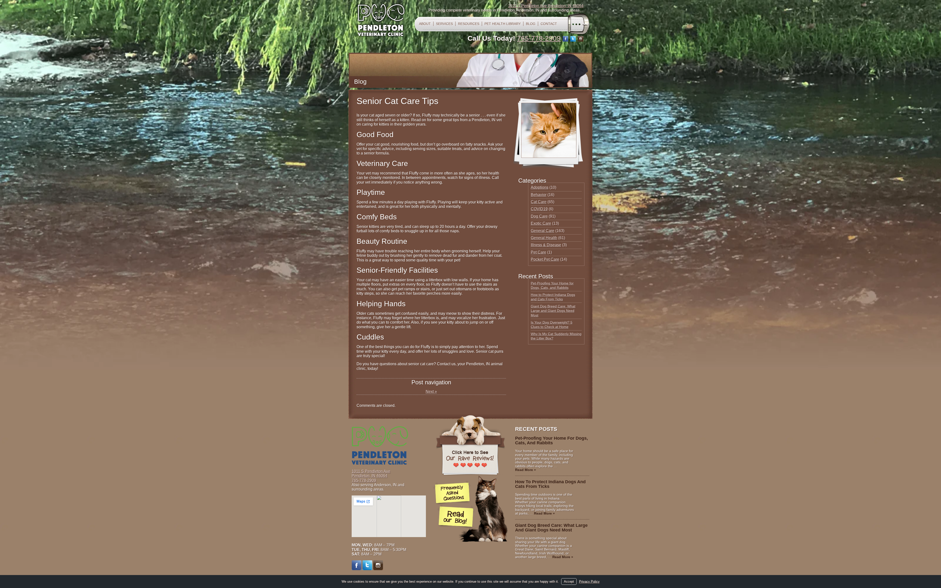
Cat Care (538, 202)
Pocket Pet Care (545, 259)
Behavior (538, 195)
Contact (549, 24)
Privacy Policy (589, 581)
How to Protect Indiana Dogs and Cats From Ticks (550, 484)
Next (431, 391)
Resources (468, 24)
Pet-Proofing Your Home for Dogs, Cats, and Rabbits (551, 441)
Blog (530, 24)
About (425, 24)
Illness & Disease (546, 245)
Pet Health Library (502, 24)
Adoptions (539, 187)
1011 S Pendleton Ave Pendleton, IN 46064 (545, 6)
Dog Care (539, 216)
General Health (544, 238)
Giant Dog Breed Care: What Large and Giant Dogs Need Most (553, 310)
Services (444, 24)
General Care (542, 231)
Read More (525, 470)
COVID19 (539, 209)
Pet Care (538, 252)
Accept (569, 581)
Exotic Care (541, 223)
